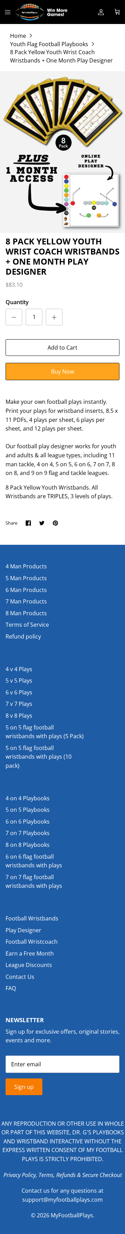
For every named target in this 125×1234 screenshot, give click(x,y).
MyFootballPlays (72, 1215)
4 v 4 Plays (19, 669)
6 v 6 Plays (19, 692)
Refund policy (23, 636)
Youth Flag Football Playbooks (49, 44)
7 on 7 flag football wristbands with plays (34, 881)
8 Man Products (26, 613)
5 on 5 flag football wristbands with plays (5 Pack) (45, 732)
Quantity (17, 302)
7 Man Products (26, 601)
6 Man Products (26, 590)
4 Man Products (26, 566)
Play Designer (23, 930)
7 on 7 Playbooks (28, 833)
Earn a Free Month (30, 953)
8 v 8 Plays (19, 715)
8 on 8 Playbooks (28, 845)
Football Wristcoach (32, 941)
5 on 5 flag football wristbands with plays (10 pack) (39, 756)
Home (18, 35)
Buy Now (62, 371)
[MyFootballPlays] (41, 11)
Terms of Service (27, 624)
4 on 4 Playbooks (28, 798)
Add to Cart (62, 347)
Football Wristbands (32, 918)
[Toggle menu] (7, 11)
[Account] (101, 12)
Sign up (24, 1087)
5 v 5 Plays (19, 680)
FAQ (11, 988)
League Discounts (29, 965)
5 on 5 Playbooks (28, 810)
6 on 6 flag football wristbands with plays (34, 861)
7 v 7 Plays (19, 704)
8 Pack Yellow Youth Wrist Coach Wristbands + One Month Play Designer (61, 56)
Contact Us (20, 977)
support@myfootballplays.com (62, 1199)
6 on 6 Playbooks (28, 821)
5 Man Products (26, 578)
